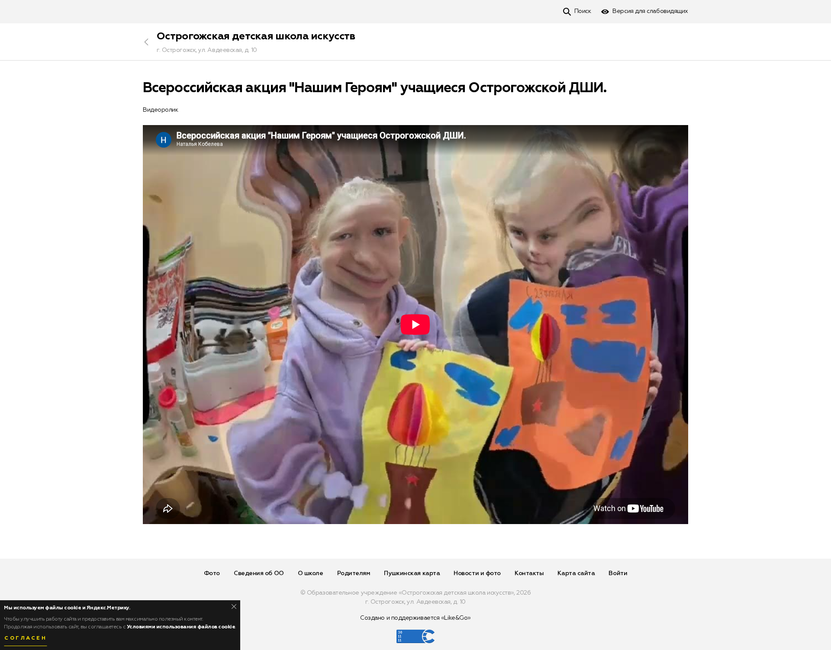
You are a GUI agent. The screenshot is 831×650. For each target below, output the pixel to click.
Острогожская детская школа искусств (256, 36)
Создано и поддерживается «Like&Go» (415, 618)
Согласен (25, 638)
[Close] (234, 606)
